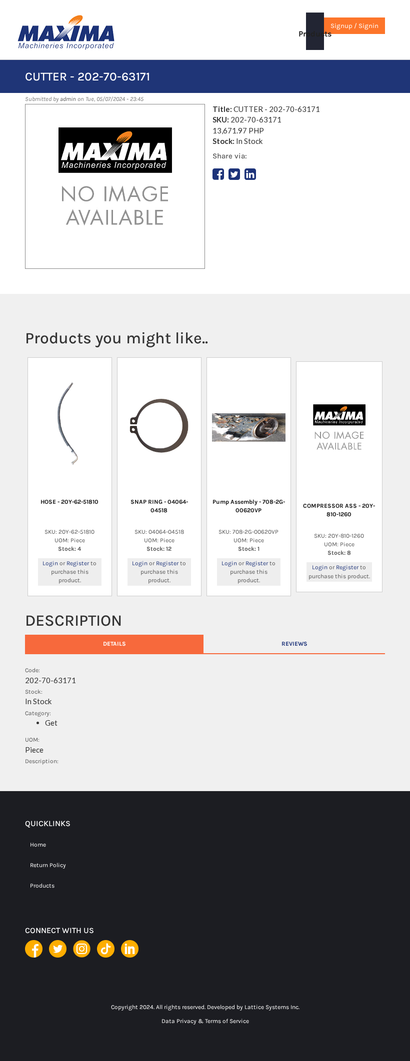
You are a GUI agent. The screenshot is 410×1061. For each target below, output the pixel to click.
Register (77, 563)
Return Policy (48, 865)
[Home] (88, 32)
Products (315, 33)
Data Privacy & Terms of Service (205, 1021)
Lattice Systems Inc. (272, 1007)
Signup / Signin (354, 25)
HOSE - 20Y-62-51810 (69, 501)
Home (38, 844)
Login (50, 563)
